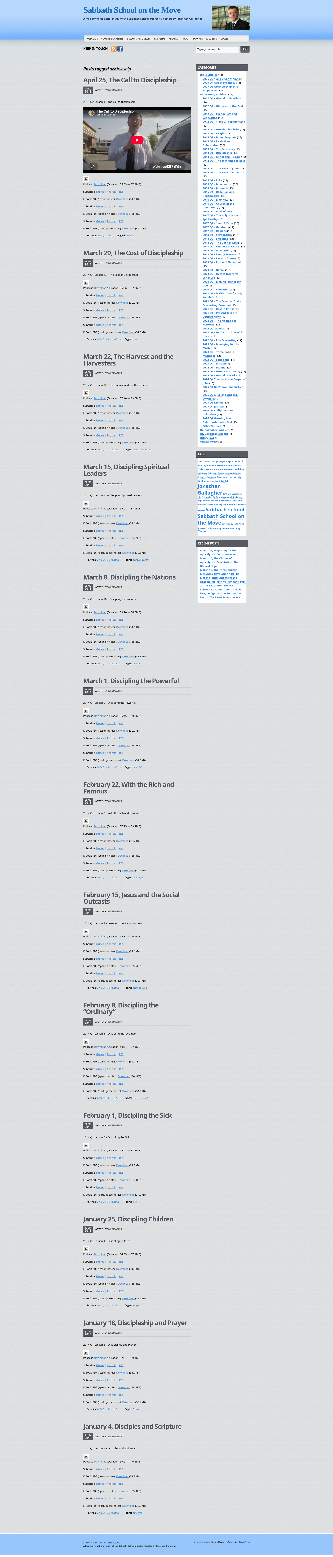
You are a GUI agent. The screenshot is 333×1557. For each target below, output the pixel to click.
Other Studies (212, 426)
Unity (237, 528)
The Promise (228, 528)
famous (136, 877)
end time (239, 469)
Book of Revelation (218, 465)
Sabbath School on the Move (131, 10)
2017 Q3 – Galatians (216, 227)
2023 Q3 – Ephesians (216, 359)
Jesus (222, 480)
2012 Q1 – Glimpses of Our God (223, 106)
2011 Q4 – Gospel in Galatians (222, 98)
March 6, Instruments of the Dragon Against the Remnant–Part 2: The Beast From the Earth (223, 581)
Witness (202, 531)
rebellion (211, 504)
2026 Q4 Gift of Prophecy (219, 82)
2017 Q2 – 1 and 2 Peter (218, 223)
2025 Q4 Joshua (213, 406)
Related (173, 38)
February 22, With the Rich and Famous (128, 787)
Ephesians (212, 473)
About (186, 38)
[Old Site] (211, 38)
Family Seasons (225, 473)
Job (226, 481)
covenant (209, 469)
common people (141, 1098)
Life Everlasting (235, 493)
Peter (240, 500)
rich (143, 877)
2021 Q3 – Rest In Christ (218, 309)
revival (243, 504)
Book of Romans (234, 465)
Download (100, 184)
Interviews (207, 437)
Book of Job (203, 465)
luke (132, 235)
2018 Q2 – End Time (215, 238)
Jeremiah (214, 481)
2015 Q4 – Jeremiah (215, 188)
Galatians (236, 473)
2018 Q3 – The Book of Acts (220, 242)
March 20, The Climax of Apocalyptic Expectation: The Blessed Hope (219, 562)
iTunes (100, 191)
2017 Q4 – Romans (215, 231)
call (127, 235)
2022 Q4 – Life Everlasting (220, 340)
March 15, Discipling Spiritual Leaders (126, 470)
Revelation (233, 504)
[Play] (86, 181)
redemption (220, 504)
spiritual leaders (141, 559)
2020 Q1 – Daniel (214, 270)
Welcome (92, 38)
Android (111, 191)
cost (135, 339)
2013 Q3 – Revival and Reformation (217, 143)
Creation (218, 469)
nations (136, 663)
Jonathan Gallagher (210, 489)
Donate (198, 38)
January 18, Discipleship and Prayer (135, 1322)
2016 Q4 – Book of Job (217, 211)
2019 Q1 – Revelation (216, 250)
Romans (201, 510)
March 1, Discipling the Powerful (131, 680)
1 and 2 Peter (204, 461)
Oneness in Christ (229, 500)
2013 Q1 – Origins (214, 133)
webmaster (115, 90)
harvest (136, 449)
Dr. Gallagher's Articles (215, 430)
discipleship (229, 469)
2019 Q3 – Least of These (219, 258)
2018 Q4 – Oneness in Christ (221, 246)
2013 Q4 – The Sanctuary (219, 149)
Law (225, 493)
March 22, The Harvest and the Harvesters (128, 359)
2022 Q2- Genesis (214, 328)
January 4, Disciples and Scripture (132, 1426)
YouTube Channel (112, 38)
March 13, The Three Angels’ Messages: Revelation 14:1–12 (219, 572)
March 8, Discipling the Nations (129, 576)
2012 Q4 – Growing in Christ (221, 129)
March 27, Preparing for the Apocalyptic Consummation (218, 552)
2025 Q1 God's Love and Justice (223, 387)
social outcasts (140, 987)
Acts (212, 461)
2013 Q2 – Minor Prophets (219, 137)
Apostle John (221, 461)
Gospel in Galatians (207, 477)
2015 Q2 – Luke (104, 235)
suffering (217, 528)
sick (134, 1201)
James (206, 481)
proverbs (202, 504)
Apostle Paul (235, 461)
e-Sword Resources (139, 38)
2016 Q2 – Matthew (215, 199)
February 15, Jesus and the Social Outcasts (131, 898)
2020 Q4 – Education (216, 289)
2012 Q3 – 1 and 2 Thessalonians (224, 121)
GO (245, 49)
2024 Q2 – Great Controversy (221, 371)
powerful (137, 767)
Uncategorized (209, 441)
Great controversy (226, 477)
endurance (202, 473)
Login (224, 38)
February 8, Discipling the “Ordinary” (120, 1008)
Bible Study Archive (213, 94)
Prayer (136, 1305)
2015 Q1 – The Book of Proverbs (223, 172)
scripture (137, 1512)
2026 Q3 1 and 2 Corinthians (221, 78)
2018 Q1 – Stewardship (218, 235)
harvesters (146, 449)
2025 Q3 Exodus (213, 402)
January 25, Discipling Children (128, 1218)
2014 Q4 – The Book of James (221, 168)
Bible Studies (208, 74)
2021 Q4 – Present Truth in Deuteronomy (220, 315)
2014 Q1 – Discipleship (108, 339)
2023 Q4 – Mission (214, 363)
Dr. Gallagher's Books (214, 433)
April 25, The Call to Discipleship (129, 79)
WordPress (244, 1542)
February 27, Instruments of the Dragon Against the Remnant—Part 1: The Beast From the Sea (221, 593)
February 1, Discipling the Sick (127, 1115)
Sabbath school (225, 509)
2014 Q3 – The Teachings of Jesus (224, 160)
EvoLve (197, 1542)
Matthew (207, 500)
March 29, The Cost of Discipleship (133, 252)
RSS (121, 191)
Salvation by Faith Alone (233, 524)
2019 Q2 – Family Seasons (219, 254)
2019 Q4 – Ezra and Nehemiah (222, 262)
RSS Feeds (159, 38)
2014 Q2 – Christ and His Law (221, 156)
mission (216, 500)
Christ (201, 469)
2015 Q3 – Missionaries (217, 184)
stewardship (205, 528)
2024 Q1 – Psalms (214, 367)
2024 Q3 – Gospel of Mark (219, 375)
